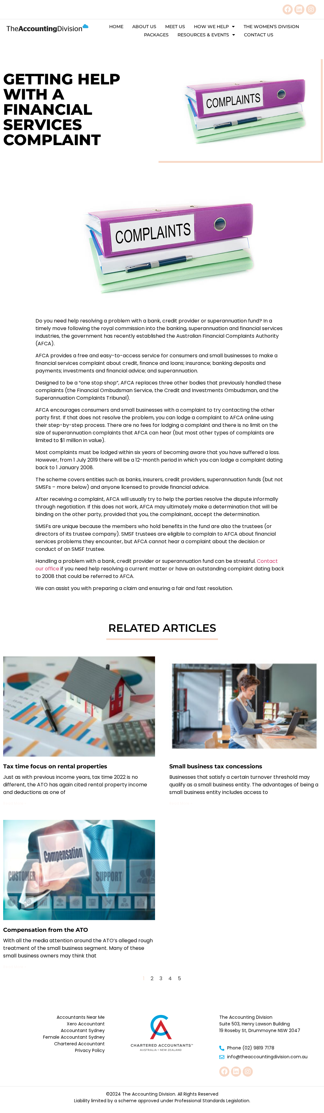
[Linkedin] (299, 9)
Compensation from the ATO (45, 929)
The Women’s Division (271, 26)
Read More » (14, 803)
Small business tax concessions (215, 766)
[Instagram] (311, 9)
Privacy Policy (90, 1050)
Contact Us (258, 35)
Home (116, 26)
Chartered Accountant (79, 1044)
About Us (144, 26)
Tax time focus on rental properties (55, 766)
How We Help (211, 26)
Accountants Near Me (81, 1017)
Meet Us (175, 26)
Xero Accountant (86, 1024)
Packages (156, 35)
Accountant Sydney (83, 1030)
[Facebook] (288, 9)
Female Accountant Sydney (74, 1037)
